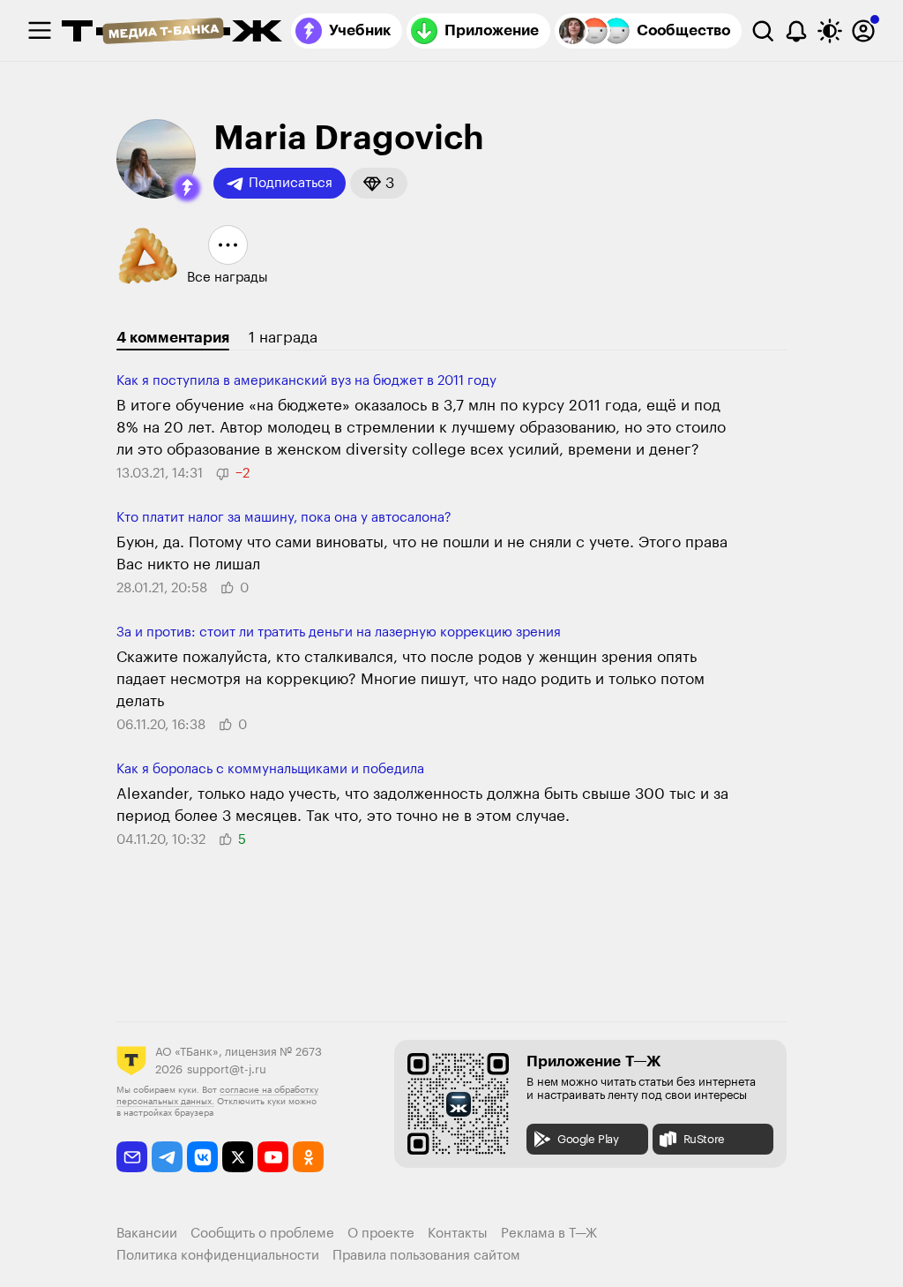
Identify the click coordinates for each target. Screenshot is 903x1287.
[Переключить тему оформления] (830, 31)
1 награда (283, 337)
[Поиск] (763, 31)
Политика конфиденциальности (217, 1255)
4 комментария (172, 337)
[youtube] (272, 1156)
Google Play (588, 1139)
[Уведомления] (796, 31)
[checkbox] (39, 31)
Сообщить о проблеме (262, 1233)
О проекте (380, 1233)
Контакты (458, 1233)
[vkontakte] (202, 1156)
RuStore (704, 1139)
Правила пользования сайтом (426, 1255)
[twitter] (237, 1156)
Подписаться (290, 183)
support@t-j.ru (226, 1069)
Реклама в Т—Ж (549, 1233)
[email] (131, 1156)
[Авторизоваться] (863, 31)
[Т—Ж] (172, 32)
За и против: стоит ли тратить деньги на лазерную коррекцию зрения (338, 632)
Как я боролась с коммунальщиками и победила (270, 769)
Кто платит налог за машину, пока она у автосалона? (284, 517)
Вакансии (146, 1233)
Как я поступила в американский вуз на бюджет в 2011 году (306, 381)
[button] (187, 188)
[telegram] (167, 1156)
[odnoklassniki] (308, 1156)
